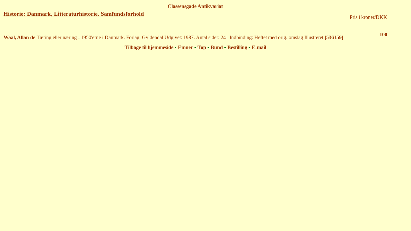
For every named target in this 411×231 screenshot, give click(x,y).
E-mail (259, 47)
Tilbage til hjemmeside (149, 47)
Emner (185, 47)
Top (201, 47)
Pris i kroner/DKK (368, 17)
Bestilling (237, 47)
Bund (217, 47)
